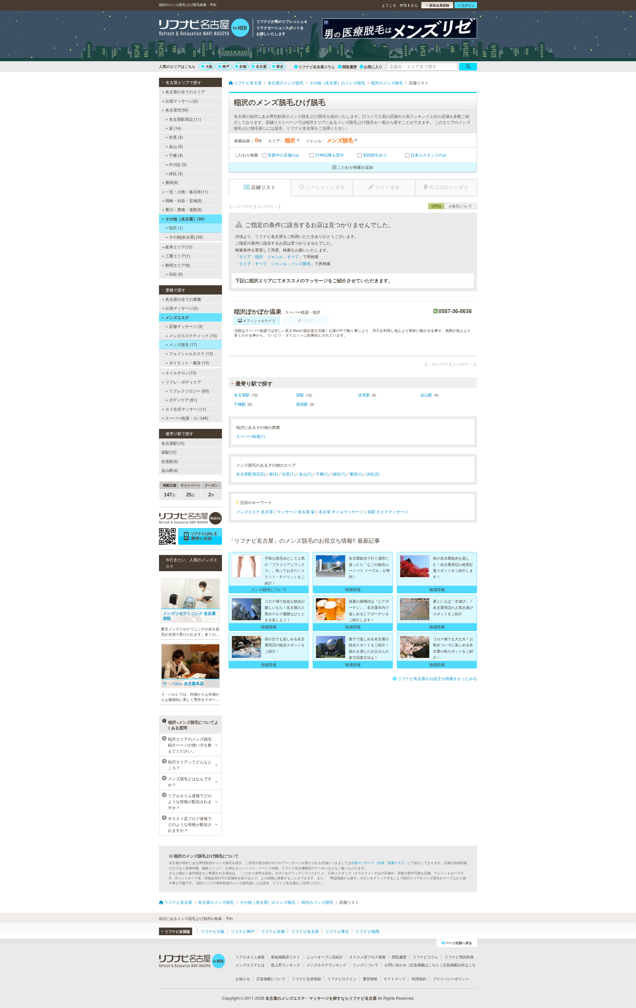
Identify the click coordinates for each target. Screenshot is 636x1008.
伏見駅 (364, 394)
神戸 (226, 66)
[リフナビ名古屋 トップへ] (204, 28)
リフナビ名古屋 (305, 931)
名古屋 (261, 66)
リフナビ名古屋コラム (316, 66)
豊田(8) (171, 182)
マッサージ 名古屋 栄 (296, 511)
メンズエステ (177, 317)
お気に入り (373, 66)
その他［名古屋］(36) (184, 219)
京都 (242, 66)
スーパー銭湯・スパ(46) (186, 418)
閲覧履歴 (349, 66)
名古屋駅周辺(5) (250, 474)
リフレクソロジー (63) (189, 390)
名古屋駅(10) (173, 443)
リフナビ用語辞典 (459, 956)
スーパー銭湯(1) (250, 436)
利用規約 (419, 978)
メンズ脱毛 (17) (183, 344)
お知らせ (243, 978)
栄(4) (273, 474)
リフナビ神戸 (243, 931)
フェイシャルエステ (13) (191, 353)
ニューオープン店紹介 (324, 956)
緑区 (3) (176, 173)
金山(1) (305, 474)
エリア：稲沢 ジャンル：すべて (269, 256)
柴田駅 (302, 404)
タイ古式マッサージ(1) (185, 409)
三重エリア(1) (177, 255)
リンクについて (365, 964)
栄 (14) (175, 128)
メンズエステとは (250, 964)
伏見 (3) (176, 137)
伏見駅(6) (169, 461)
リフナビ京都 (273, 931)
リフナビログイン (341, 978)
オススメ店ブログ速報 (367, 956)
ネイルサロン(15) (180, 372)
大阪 (209, 66)
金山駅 (426, 394)
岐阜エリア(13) (178, 247)
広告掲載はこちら (424, 964)
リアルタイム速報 (250, 956)
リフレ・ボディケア (183, 382)
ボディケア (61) (183, 399)
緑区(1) (339, 474)
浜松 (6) (176, 274)
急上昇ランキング (285, 964)
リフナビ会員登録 (306, 978)
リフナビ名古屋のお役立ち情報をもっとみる (437, 678)
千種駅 (240, 404)
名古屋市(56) (176, 110)
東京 (280, 66)
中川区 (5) (178, 164)
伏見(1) (288, 474)
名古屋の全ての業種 (183, 299)
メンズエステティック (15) (193, 335)
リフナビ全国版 (177, 931)
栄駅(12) (169, 452)
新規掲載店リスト (285, 956)
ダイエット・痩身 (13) (189, 362)
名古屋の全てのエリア (185, 91)
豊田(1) (355, 474)
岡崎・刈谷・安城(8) (183, 200)
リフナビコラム (425, 956)
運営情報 (370, 978)
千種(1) (322, 474)
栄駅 (300, 394)
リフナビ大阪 (213, 931)
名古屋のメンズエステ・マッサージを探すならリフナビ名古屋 (321, 998)
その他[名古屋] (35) (186, 237)
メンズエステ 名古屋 (254, 511)
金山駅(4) (169, 470)
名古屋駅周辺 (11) (185, 119)
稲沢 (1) (176, 227)
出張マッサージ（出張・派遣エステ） (379, 862)
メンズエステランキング (326, 964)
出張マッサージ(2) (181, 101)
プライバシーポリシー (451, 978)
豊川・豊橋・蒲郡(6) (183, 209)
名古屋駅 (242, 394)
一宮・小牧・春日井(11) (186, 191)
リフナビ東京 (337, 931)
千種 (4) (176, 155)
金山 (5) (176, 146)
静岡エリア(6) (177, 265)
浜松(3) (372, 474)
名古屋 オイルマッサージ (341, 511)
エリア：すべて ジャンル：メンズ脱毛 (275, 263)
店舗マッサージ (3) (186, 326)
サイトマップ (394, 978)
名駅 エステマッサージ (387, 511)
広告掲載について (271, 978)
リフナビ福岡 (367, 931)
